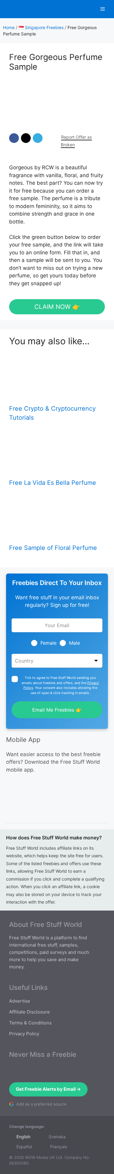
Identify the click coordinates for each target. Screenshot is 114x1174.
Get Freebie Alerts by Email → (48, 1089)
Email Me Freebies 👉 (57, 710)
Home (9, 27)
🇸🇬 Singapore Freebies (41, 27)
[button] (14, 138)
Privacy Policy (24, 1034)
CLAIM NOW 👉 (57, 306)
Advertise (19, 1001)
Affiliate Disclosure (29, 1012)
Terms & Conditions (30, 1023)
